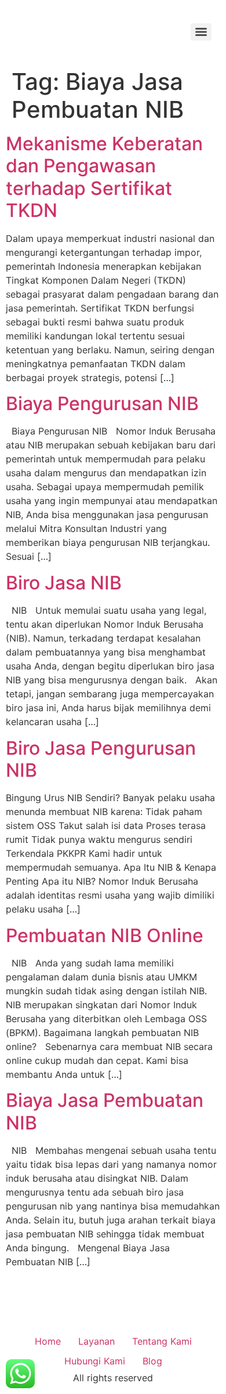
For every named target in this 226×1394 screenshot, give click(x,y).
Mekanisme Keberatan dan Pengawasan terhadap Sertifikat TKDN (104, 177)
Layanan (96, 1341)
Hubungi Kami (94, 1361)
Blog (152, 1361)
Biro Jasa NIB (64, 582)
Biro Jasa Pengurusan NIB (101, 759)
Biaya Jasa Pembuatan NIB (104, 1111)
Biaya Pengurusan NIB (102, 403)
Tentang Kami (162, 1341)
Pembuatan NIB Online (104, 935)
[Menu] (201, 32)
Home (48, 1341)
